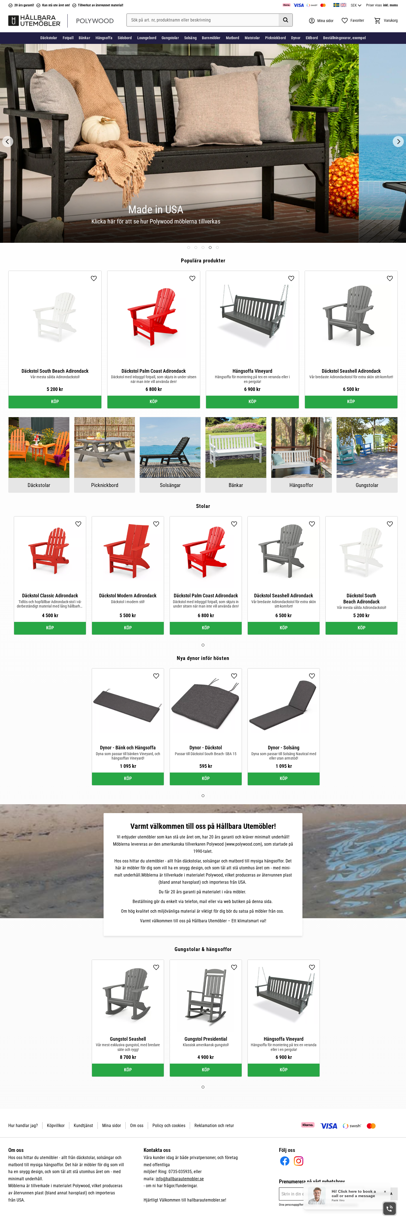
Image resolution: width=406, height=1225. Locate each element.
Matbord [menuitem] (232, 38)
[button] (352, 20)
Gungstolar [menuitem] (170, 38)
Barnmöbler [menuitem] (211, 38)
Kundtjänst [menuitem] (83, 1125)
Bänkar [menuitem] (84, 38)
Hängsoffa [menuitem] (104, 38)
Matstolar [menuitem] (252, 38)
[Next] (398, 141)
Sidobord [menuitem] (125, 38)
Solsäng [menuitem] (190, 38)
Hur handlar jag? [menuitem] (23, 1125)
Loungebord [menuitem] (146, 38)
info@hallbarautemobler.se (180, 1178)
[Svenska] (336, 4)
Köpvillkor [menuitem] (56, 1125)
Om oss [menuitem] (136, 1125)
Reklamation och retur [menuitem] (214, 1125)
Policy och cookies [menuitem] (168, 1125)
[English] (343, 4)
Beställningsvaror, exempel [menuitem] (344, 38)
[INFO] (55, 402)
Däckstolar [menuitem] (48, 38)
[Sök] (285, 20)
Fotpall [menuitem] (68, 38)
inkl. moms (390, 5)
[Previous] (7, 141)
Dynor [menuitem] (295, 38)
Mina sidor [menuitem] (111, 1125)
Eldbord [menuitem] (312, 38)
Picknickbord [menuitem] (275, 38)
